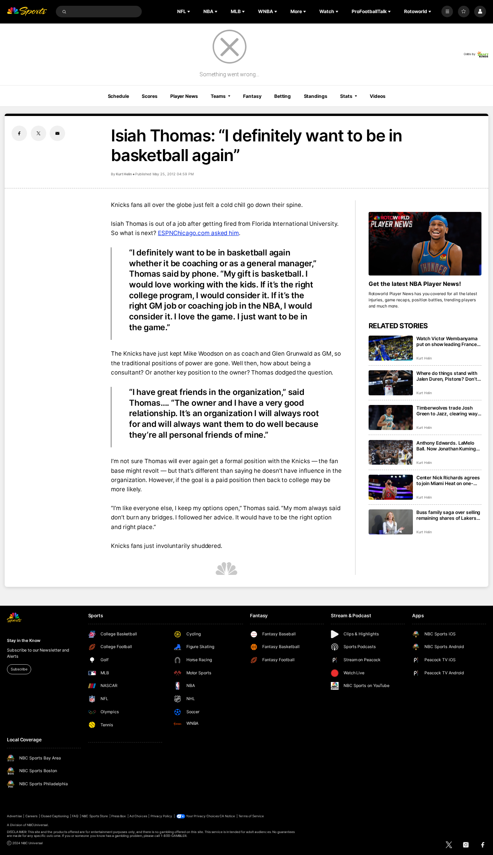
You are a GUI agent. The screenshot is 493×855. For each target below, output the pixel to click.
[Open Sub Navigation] (189, 11)
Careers (31, 816)
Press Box (118, 816)
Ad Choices (138, 816)
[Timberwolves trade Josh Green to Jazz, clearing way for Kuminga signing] (391, 417)
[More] (447, 11)
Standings (315, 96)
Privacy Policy (162, 816)
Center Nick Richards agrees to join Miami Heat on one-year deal (448, 480)
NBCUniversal (37, 825)
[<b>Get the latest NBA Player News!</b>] (425, 243)
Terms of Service (251, 816)
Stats (346, 96)
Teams (218, 96)
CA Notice (227, 816)
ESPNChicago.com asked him (198, 233)
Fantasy (252, 96)
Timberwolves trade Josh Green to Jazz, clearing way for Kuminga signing (447, 411)
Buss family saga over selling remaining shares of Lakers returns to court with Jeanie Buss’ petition (448, 515)
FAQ (75, 816)
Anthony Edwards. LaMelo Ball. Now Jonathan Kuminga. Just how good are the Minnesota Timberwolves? (448, 446)
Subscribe (19, 669)
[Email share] (57, 133)
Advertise (14, 816)
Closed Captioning (55, 816)
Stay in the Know (23, 640)
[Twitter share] (38, 133)
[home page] (27, 11)
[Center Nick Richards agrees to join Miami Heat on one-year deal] (391, 487)
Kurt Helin (124, 174)
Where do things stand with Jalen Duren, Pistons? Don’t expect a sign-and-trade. (446, 376)
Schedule (118, 96)
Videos (377, 96)
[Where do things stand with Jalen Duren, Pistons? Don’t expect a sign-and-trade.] (391, 382)
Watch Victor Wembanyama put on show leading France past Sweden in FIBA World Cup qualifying (447, 341)
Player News (184, 96)
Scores (149, 96)
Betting (282, 96)
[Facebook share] (19, 133)
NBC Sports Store (95, 816)
